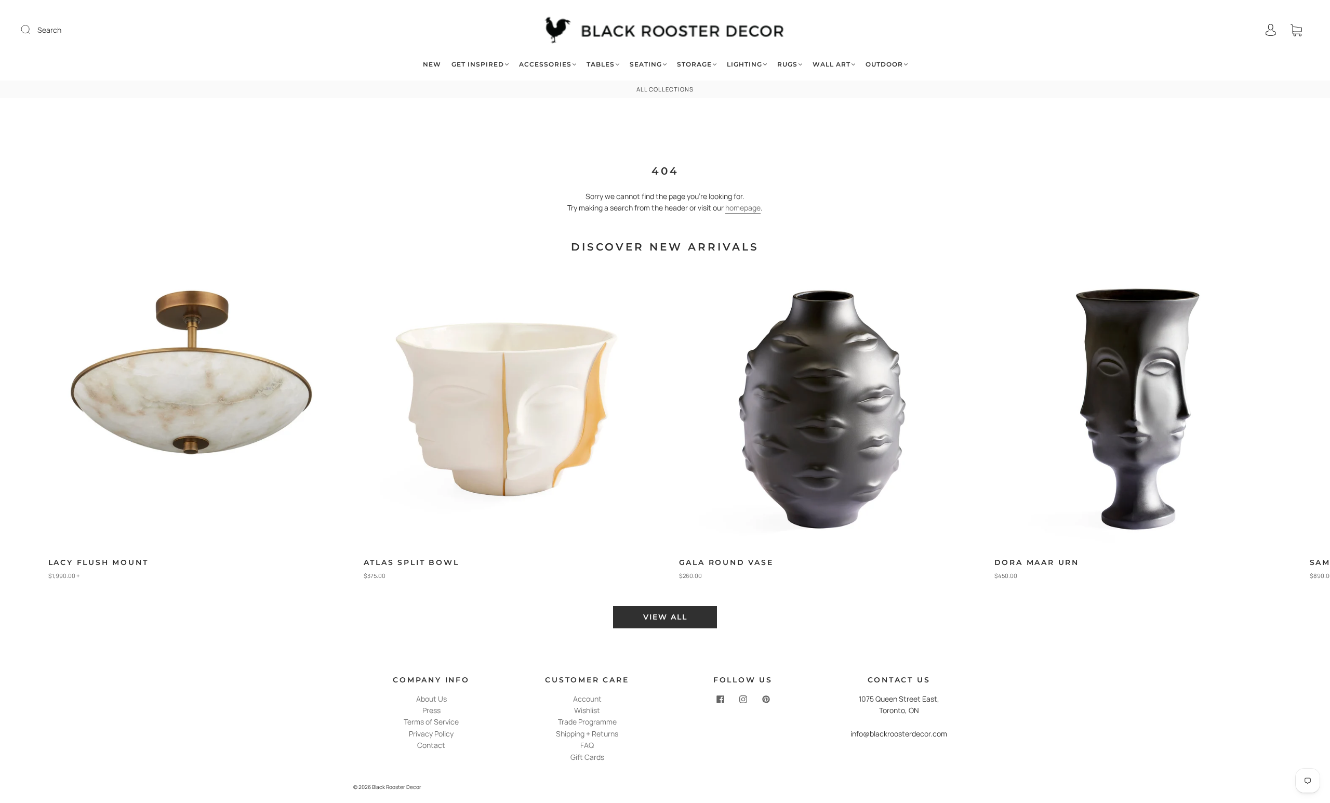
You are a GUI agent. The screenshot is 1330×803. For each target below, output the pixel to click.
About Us (431, 699)
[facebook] (720, 699)
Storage (694, 64)
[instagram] (743, 699)
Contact (431, 745)
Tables (601, 64)
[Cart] (1296, 30)
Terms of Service (431, 722)
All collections (665, 89)
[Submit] (32, 29)
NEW (432, 64)
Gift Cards (587, 757)
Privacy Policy (431, 734)
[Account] (1270, 30)
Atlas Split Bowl (411, 562)
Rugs (787, 64)
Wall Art (831, 64)
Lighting (744, 64)
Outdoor (884, 64)
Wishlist (587, 710)
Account (587, 699)
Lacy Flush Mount (98, 562)
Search (49, 30)
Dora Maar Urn (1036, 562)
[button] (1286, 429)
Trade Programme (587, 722)
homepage (743, 208)
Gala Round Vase (726, 562)
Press (431, 710)
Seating (646, 64)
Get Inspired (477, 64)
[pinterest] (765, 699)
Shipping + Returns (587, 734)
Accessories (545, 64)
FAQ (587, 745)
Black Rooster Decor (396, 787)
